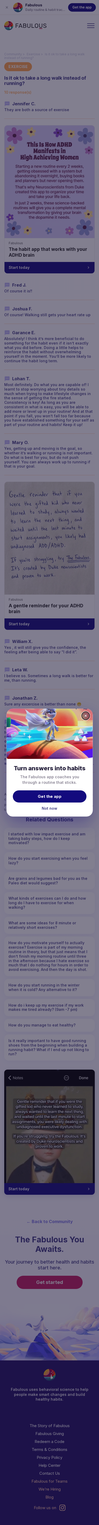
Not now (49, 808)
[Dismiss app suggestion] (85, 715)
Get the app (50, 796)
